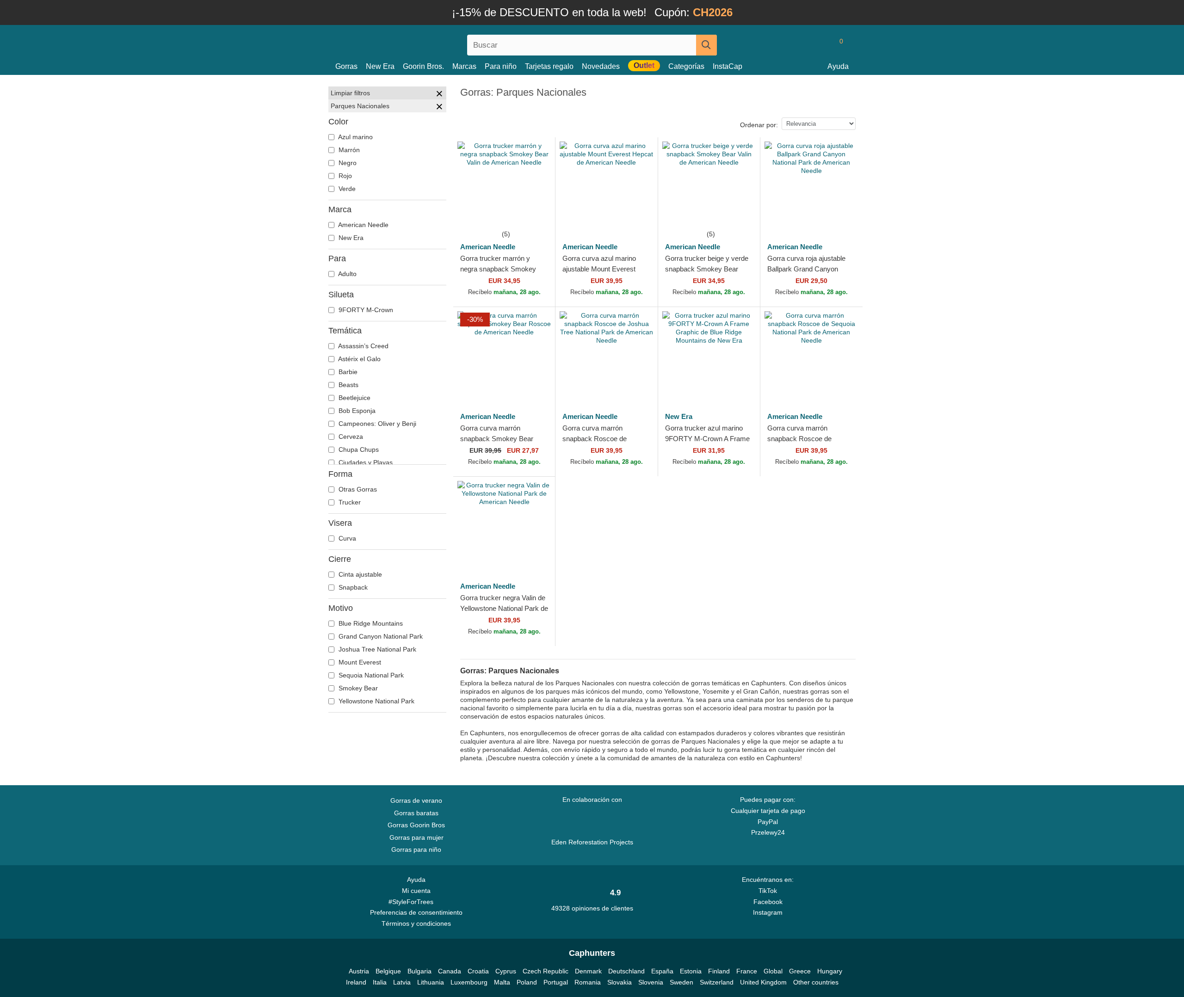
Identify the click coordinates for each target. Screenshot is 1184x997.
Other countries (816, 982)
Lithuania (430, 982)
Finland (719, 971)
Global (773, 971)
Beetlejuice (353, 397)
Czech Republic (545, 971)
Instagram (768, 912)
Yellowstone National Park (375, 701)
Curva (346, 538)
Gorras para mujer (416, 837)
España (662, 971)
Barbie (347, 371)
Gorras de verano (416, 800)
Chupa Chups (358, 449)
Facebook (768, 901)
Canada (449, 971)
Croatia (478, 971)
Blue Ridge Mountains (370, 623)
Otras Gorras (357, 489)
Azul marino (355, 137)
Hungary (829, 971)
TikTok (767, 890)
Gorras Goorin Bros (416, 825)
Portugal (555, 982)
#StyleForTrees (412, 901)
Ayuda (838, 66)
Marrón (348, 150)
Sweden (681, 982)
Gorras (346, 66)
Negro (347, 162)
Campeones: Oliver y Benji (376, 423)
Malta (502, 982)
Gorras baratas (416, 813)
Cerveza (350, 436)
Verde (346, 188)
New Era (380, 66)
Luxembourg (468, 982)
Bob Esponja (356, 410)
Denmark (588, 971)
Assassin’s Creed (362, 346)
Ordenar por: (759, 125)
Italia (380, 982)
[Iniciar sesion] (802, 45)
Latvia (402, 982)
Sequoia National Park (370, 675)
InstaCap (727, 66)
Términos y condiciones (416, 923)
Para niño (501, 66)
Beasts (347, 384)
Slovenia (650, 982)
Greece (800, 971)
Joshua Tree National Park (376, 649)
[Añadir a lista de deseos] (537, 211)
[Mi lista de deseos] (820, 45)
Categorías (686, 66)
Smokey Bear (357, 688)
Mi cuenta (416, 890)
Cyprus (505, 971)
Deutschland (626, 971)
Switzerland (717, 982)
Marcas (464, 66)
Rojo (344, 175)
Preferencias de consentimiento (416, 912)
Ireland (356, 982)
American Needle (362, 224)
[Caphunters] (416, 43)
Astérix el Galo (359, 359)
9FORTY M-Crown (365, 310)
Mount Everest (359, 662)
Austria (359, 971)
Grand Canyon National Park (380, 636)
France (746, 971)
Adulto (347, 273)
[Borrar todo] (439, 94)
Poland (527, 982)
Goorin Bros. (423, 66)
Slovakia (619, 982)
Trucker (349, 502)
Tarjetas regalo (549, 66)
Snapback (352, 587)
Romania (587, 982)
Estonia (691, 971)
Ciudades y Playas (365, 462)
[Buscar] (706, 45)
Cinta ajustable (359, 574)
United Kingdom (763, 982)
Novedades (601, 66)
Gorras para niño (416, 849)
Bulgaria (419, 971)
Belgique (388, 971)
